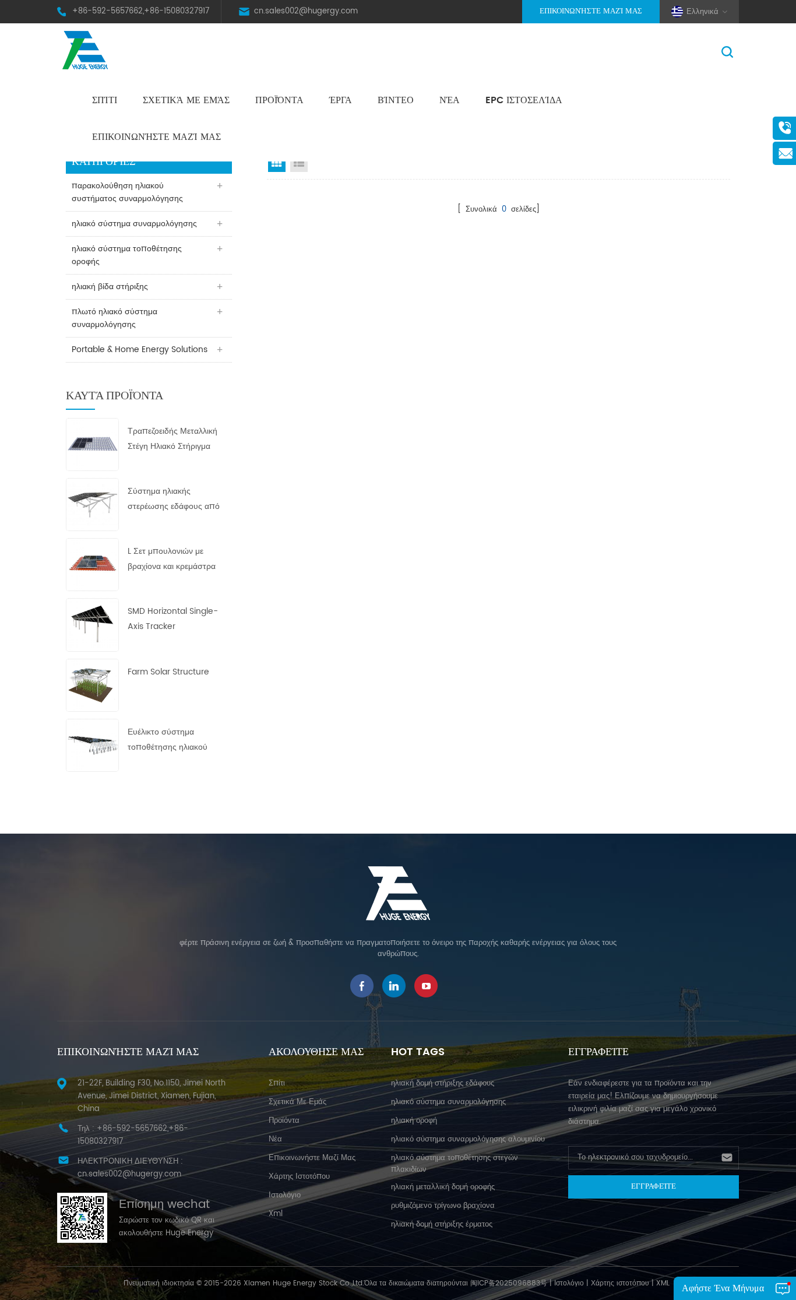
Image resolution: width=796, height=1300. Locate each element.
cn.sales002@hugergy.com (306, 11)
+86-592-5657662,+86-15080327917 (140, 11)
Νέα (449, 100)
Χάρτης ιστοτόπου (299, 1177)
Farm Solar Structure (168, 672)
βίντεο (396, 100)
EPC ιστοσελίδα (523, 100)
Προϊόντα (279, 100)
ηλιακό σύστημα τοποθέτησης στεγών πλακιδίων (454, 1164)
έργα (340, 100)
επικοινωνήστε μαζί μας (156, 137)
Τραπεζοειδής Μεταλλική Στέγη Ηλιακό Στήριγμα (172, 438)
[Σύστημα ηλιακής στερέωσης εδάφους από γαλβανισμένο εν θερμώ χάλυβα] (92, 504)
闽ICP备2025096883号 (508, 1283)
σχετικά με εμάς (186, 100)
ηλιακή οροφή (414, 1121)
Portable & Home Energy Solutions (139, 349)
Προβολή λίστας (299, 163)
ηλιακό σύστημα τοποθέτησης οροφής (127, 255)
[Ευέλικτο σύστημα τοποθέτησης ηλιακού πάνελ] (92, 744)
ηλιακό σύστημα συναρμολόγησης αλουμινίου (468, 1139)
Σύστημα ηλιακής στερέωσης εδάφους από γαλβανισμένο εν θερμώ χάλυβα (174, 499)
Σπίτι (104, 100)
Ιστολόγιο (569, 1283)
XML (663, 1283)
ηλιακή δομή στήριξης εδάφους (442, 1083)
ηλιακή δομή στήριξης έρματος (441, 1224)
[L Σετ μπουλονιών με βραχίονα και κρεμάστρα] (92, 564)
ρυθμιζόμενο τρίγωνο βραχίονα (443, 1206)
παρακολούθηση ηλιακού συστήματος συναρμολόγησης (127, 192)
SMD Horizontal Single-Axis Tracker (173, 619)
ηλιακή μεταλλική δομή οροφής (443, 1187)
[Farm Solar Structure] (92, 684)
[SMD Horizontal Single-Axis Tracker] (92, 624)
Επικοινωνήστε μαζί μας (591, 11)
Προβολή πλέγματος (277, 163)
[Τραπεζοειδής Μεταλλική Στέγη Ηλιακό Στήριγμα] (92, 444)
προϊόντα (284, 1121)
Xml (276, 1214)
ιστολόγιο (285, 1195)
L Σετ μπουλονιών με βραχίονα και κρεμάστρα (172, 558)
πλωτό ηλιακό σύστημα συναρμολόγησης (114, 318)
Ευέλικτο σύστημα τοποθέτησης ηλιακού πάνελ (167, 740)
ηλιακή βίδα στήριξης (110, 286)
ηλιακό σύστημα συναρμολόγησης (134, 223)
